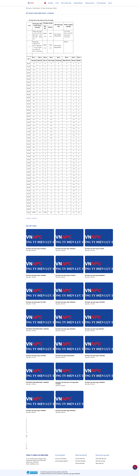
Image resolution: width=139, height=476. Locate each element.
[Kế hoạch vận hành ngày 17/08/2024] (40, 399)
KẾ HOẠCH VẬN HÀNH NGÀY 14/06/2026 (37, 382)
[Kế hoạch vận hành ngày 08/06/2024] (99, 264)
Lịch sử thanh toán (80, 458)
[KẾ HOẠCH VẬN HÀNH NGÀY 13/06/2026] (40, 318)
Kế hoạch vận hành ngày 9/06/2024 (94, 329)
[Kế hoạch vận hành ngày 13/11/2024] (40, 344)
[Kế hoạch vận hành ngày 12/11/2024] (40, 291)
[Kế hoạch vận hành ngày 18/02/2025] (70, 237)
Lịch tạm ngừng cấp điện (61, 461)
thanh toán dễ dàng (80, 461)
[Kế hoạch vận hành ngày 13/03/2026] (99, 344)
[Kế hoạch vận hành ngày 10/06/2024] (99, 371)
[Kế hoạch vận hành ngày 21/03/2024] (40, 237)
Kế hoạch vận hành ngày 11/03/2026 (36, 275)
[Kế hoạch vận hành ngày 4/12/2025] (99, 237)
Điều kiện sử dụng (100, 461)
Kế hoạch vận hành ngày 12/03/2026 (95, 302)
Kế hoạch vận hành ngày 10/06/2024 (95, 382)
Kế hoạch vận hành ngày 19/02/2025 (65, 302)
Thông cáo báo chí (89, 3)
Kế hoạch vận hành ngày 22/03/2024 (65, 329)
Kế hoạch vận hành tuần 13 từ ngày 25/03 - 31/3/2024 (67, 383)
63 (26, 436)
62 (26, 435)
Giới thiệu (50, 3)
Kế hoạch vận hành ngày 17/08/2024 (36, 410)
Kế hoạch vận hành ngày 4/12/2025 (94, 248)
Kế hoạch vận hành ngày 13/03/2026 (95, 355)
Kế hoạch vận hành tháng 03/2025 (65, 355)
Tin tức (57, 3)
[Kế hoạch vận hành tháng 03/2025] (70, 344)
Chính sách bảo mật (101, 458)
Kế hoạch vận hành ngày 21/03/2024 (36, 248)
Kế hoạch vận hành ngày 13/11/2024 (36, 355)
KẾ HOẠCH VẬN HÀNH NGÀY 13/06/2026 (37, 329)
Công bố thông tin (78, 3)
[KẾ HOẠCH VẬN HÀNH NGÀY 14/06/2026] (40, 371)
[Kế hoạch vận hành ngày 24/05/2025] (70, 399)
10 (26, 432)
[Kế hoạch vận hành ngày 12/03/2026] (99, 291)
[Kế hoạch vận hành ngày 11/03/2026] (40, 264)
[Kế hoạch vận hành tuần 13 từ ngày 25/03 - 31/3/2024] (70, 371)
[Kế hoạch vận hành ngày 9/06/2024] (99, 318)
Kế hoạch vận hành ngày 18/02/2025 (65, 248)
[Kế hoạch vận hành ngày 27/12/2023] (70, 264)
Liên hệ (110, 3)
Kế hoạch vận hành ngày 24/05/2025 (65, 410)
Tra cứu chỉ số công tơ (60, 458)
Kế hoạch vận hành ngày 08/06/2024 (95, 275)
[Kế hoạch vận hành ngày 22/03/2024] (70, 318)
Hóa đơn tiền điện (79, 463)
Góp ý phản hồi (99, 463)
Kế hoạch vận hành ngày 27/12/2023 (65, 275)
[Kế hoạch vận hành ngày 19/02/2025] (70, 291)
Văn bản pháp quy (101, 3)
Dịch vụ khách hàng (66, 3)
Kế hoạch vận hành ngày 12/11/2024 (36, 302)
